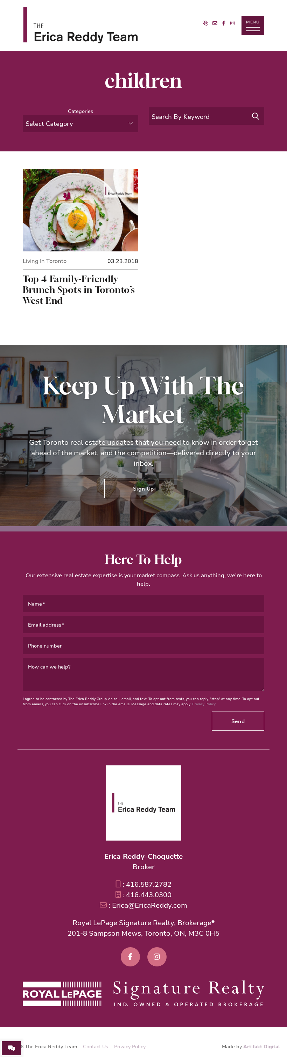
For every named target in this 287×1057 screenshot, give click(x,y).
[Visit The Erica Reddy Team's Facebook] (223, 23)
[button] (252, 25)
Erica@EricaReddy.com (149, 905)
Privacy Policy (204, 704)
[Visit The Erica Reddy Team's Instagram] (232, 23)
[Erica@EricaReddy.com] (214, 23)
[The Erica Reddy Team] (80, 25)
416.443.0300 (149, 894)
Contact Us (95, 1046)
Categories (80, 111)
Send (238, 720)
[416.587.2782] (205, 23)
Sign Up (143, 488)
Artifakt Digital (261, 1046)
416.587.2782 (149, 884)
